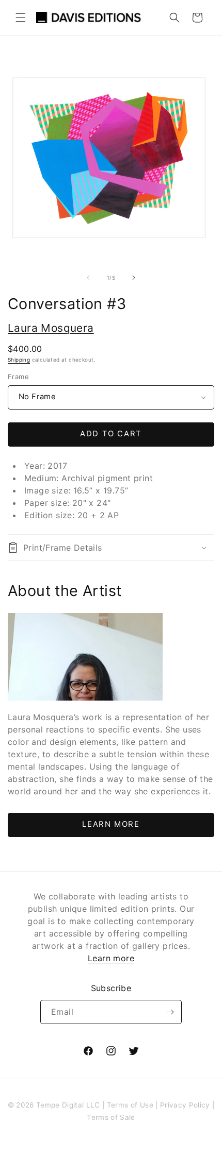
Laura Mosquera (51, 327)
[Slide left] (88, 277)
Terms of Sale (111, 1117)
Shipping (19, 359)
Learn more (111, 958)
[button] (20, 17)
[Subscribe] (169, 1012)
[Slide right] (133, 277)
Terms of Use (130, 1105)
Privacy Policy (185, 1105)
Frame (18, 376)
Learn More (110, 824)
